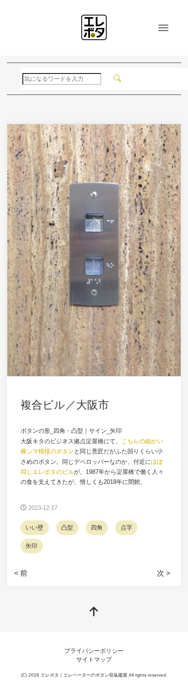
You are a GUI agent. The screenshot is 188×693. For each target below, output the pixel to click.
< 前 (20, 573)
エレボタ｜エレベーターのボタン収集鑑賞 (84, 674)
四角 (97, 527)
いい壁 (34, 527)
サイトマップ (94, 659)
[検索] (117, 79)
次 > (163, 573)
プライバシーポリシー (94, 650)
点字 (126, 527)
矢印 (31, 545)
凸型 (67, 527)
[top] (94, 612)
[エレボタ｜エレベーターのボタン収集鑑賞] (94, 27)
